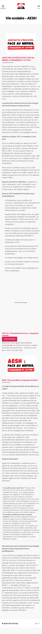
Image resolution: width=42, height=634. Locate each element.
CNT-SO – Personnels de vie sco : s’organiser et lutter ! (20, 334)
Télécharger (9, 339)
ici (11, 345)
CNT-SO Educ (13, 623)
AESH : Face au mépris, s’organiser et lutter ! (20, 380)
